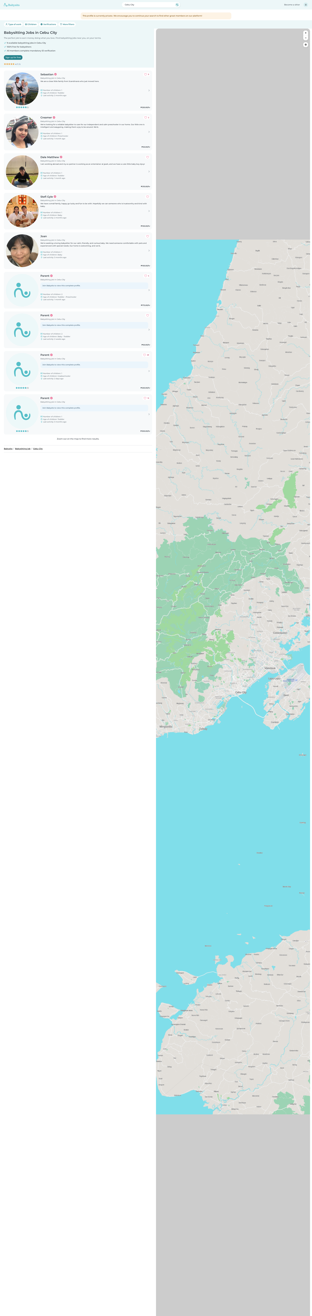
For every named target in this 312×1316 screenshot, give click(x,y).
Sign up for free (13, 57)
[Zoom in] (305, 33)
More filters (68, 24)
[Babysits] (12, 5)
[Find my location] (305, 44)
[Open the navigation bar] (305, 4)
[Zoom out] (305, 37)
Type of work (14, 24)
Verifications (49, 24)
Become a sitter (292, 5)
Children (32, 24)
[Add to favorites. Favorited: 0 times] (147, 157)
